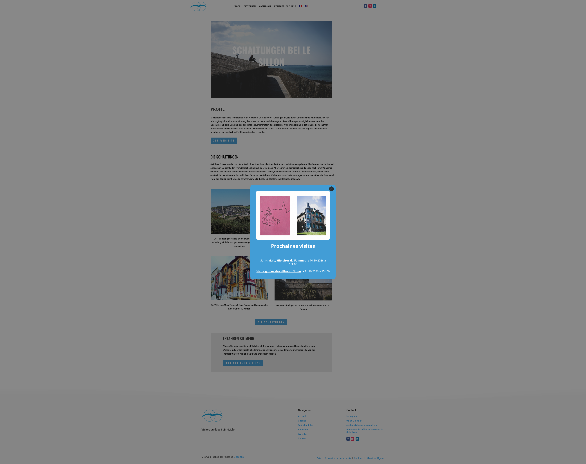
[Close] (331, 188)
